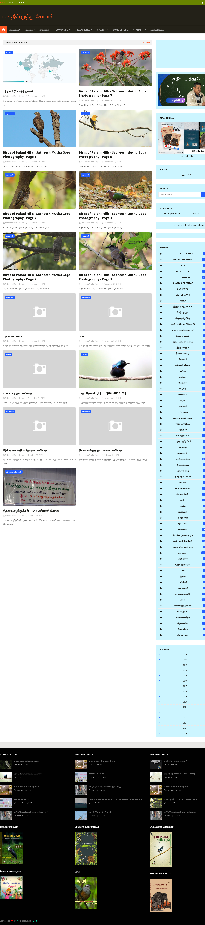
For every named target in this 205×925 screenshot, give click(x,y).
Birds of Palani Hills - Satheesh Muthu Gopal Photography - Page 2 (37, 277)
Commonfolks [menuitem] (121, 29)
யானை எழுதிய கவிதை (17, 393)
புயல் (81, 336)
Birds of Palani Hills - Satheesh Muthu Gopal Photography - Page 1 (113, 277)
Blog (35, 921)
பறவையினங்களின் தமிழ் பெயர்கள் (27, 773)
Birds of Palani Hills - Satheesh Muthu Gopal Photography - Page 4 (37, 216)
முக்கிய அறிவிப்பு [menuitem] (157, 29)
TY (17, 921)
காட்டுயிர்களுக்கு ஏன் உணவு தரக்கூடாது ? (31, 812)
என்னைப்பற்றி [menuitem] (14, 29)
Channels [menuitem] (138, 29)
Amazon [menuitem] (101, 29)
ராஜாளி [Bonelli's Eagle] (100, 812)
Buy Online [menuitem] (62, 29)
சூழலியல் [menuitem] (29, 29)
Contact (22, 2)
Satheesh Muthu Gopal (14, 96)
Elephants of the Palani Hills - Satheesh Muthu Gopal (115, 799)
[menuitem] (3, 29)
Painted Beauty (21, 799)
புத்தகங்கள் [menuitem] (44, 29)
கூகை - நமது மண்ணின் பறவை (26, 761)
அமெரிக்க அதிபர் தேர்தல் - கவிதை (25, 450)
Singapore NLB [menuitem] (82, 29)
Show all (146, 42)
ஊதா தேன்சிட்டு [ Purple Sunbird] (102, 393)
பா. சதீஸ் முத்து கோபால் (26, 16)
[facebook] (203, 3)
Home (3, 2)
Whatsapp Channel (172, 213)
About (12, 2)
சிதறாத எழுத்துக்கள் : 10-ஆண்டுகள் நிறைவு (31, 511)
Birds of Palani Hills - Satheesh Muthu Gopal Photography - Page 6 (37, 154)
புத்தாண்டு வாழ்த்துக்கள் (18, 91)
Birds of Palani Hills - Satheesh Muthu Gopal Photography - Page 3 (113, 216)
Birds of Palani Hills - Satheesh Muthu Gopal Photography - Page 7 (113, 93)
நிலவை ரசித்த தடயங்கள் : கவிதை (100, 450)
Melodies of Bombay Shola (27, 786)
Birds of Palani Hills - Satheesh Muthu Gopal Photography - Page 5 (113, 154)
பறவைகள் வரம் (12, 336)
